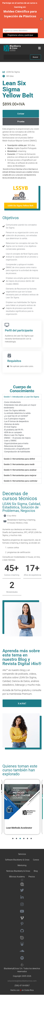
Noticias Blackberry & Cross (18, 871)
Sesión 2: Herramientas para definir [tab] (19, 459)
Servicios (22, 854)
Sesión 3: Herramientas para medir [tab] (19, 464)
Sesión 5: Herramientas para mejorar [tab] (20, 475)
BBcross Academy (17, 876)
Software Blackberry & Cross (17, 860)
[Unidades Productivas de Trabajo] (22, 802)
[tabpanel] (22, 428)
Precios (31, 876)
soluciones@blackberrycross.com (22, 981)
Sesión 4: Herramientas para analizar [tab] (20, 470)
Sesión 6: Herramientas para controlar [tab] (20, 481)
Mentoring (22, 865)
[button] (39, 48)
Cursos (36, 860)
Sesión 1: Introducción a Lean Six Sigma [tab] (21, 397)
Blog (36, 871)
